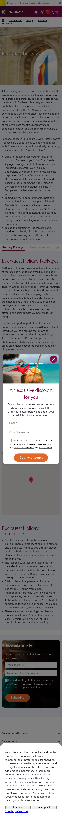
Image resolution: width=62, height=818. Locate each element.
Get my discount (31, 457)
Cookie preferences (16, 811)
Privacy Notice (45, 447)
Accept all (44, 807)
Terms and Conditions (24, 447)
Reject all (18, 807)
